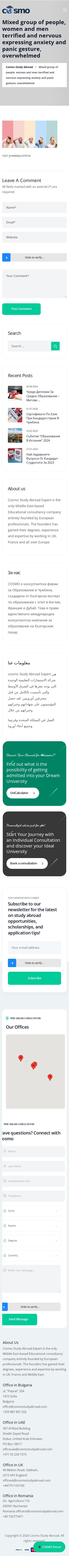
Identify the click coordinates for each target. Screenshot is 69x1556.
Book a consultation (23, 863)
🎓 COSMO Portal (49, 1547)
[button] (33, 1066)
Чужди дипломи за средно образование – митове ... (42, 396)
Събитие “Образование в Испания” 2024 (43, 438)
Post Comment (21, 309)
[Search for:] (34, 346)
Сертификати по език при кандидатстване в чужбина (42, 418)
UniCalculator (19, 793)
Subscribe (34, 978)
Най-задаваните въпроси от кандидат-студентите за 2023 (42, 458)
